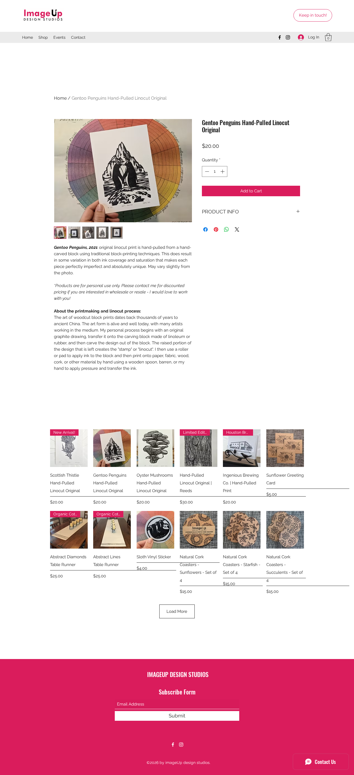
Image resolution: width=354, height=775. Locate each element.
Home (60, 98)
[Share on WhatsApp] (226, 229)
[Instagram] (288, 37)
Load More (176, 611)
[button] (328, 37)
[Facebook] (279, 37)
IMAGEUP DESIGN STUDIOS (178, 674)
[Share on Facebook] (205, 229)
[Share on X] (237, 229)
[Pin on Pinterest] (216, 229)
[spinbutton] (214, 171)
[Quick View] (112, 448)
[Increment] (223, 171)
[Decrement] (206, 171)
